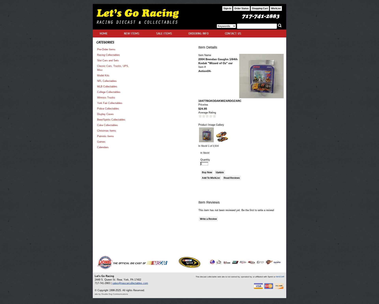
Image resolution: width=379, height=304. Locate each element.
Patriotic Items (105, 136)
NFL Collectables (107, 81)
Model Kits (103, 75)
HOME (104, 34)
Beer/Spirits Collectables (111, 119)
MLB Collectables (107, 86)
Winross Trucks (106, 97)
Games (101, 141)
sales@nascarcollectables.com (130, 283)
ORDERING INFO (198, 34)
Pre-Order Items (106, 49)
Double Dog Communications (114, 294)
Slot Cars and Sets (108, 60)
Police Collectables (108, 108)
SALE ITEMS (164, 34)
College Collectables (108, 92)
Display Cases (105, 114)
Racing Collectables (108, 54)
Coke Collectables (107, 125)
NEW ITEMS (131, 34)
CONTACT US (233, 34)
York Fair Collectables (109, 103)
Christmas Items (106, 130)
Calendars (103, 147)
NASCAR (280, 277)
